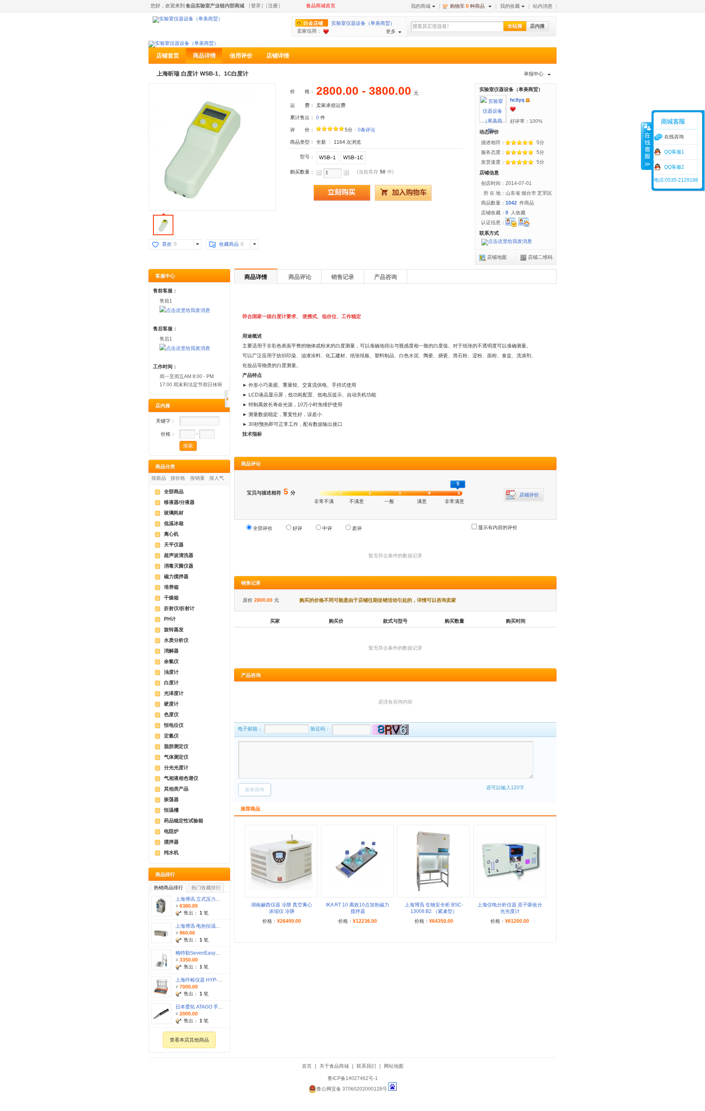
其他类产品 (176, 789)
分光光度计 (176, 767)
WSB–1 (327, 157)
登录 (256, 6)
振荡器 (171, 799)
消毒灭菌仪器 (178, 566)
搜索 (188, 446)
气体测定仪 (176, 757)
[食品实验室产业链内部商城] (188, 19)
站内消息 (542, 6)
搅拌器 (171, 842)
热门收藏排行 (206, 888)
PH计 (170, 619)
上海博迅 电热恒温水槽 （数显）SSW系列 (221, 926)
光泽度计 (174, 693)
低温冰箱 (174, 523)
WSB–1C (353, 157)
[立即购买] (341, 193)
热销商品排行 (168, 888)
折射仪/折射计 (179, 608)
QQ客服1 (674, 152)
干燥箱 (171, 598)
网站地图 (393, 1066)
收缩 (646, 146)
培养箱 (171, 587)
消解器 (171, 651)
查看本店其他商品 (189, 1040)
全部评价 (263, 528)
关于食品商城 (334, 1066)
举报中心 (533, 74)
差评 (357, 528)
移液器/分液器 (179, 502)
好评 (297, 528)
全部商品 (174, 491)
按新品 (158, 478)
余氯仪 (171, 661)
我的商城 (420, 6)
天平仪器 (174, 545)
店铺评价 (529, 495)
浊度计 (171, 672)
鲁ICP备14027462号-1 (353, 1078)
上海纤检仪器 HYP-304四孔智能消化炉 (218, 980)
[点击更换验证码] (389, 729)
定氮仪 (171, 736)
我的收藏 (510, 6)
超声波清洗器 (178, 555)
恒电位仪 (174, 725)
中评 (327, 528)
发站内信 (528, 100)
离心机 (171, 534)
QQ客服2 (674, 167)
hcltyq (517, 100)
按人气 (216, 478)
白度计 (171, 683)
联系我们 (366, 1066)
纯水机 (171, 852)
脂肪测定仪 (176, 746)
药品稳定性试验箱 (183, 821)
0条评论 (366, 130)
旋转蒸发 (174, 629)
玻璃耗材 (174, 513)
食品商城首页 (320, 6)
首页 (307, 1066)
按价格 (178, 478)
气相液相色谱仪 (181, 778)
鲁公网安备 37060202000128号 (352, 1089)
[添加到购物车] (403, 193)
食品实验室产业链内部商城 (215, 6)
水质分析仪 (176, 640)
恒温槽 (171, 810)
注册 (273, 6)
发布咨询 (254, 790)
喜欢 (167, 244)
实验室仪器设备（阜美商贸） (363, 23)
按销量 (197, 478)
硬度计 (171, 704)
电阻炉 (171, 831)
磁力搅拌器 (176, 576)
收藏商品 (229, 244)
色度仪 (171, 714)
